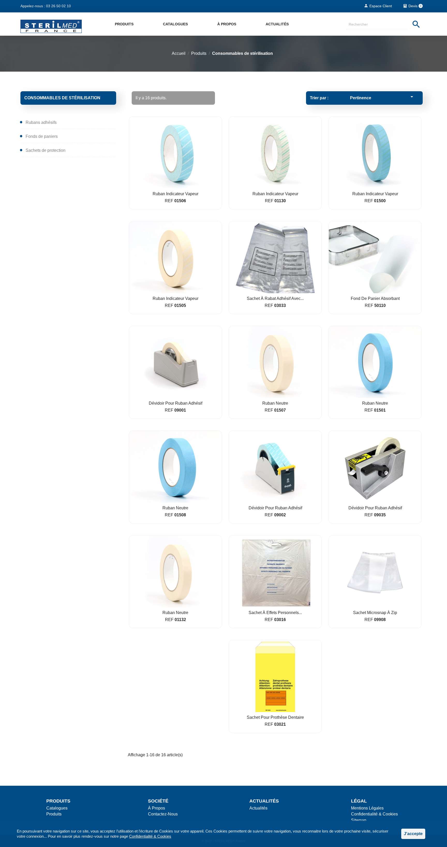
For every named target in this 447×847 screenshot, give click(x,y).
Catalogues (175, 24)
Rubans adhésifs (41, 122)
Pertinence (382, 97)
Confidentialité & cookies (374, 814)
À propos (226, 24)
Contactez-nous (163, 814)
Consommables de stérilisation (62, 98)
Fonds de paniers (42, 136)
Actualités (277, 24)
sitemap (358, 820)
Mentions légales (367, 808)
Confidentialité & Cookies (150, 836)
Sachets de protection (45, 150)
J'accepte (413, 833)
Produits (124, 24)
